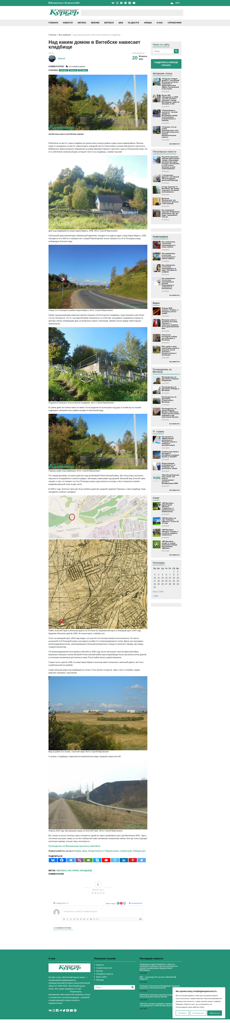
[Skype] (97, 860)
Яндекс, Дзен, (81, 851)
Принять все (214, 1013)
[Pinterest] (133, 860)
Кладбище (86, 871)
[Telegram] (70, 860)
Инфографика (160, 236)
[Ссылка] (91, 919)
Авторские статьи (162, 73)
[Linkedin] (124, 860)
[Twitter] (141, 860)
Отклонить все (198, 1013)
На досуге (133, 23)
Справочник (174, 23)
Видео (156, 303)
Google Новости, (96, 851)
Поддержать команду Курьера (166, 63)
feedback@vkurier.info (59, 992)
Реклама (100, 980)
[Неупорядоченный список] (81, 919)
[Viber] (79, 860)
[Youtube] (106, 860)
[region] (198, 1002)
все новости (173, 144)
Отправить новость (104, 974)
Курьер (61, 58)
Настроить (182, 1013)
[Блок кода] (87, 919)
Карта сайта (101, 977)
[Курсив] (67, 919)
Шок (121, 23)
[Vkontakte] (53, 860)
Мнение (95, 23)
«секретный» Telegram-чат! (133, 851)
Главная (53, 23)
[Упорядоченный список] (77, 919)
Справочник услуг (104, 968)
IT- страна (158, 431)
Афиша (148, 23)
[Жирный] (64, 919)
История (83, 70)
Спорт (156, 498)
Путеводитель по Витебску (162, 370)
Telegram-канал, (111, 851)
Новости (68, 23)
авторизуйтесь (137, 903)
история (74, 871)
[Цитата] (84, 919)
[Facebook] (62, 860)
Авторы (82, 23)
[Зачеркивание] (74, 919)
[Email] (88, 860)
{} (94, 919)
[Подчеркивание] (70, 919)
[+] (97, 919)
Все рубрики (65, 35)
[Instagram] (115, 860)
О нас (160, 23)
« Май (155, 596)
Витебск (109, 23)
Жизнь (73, 70)
